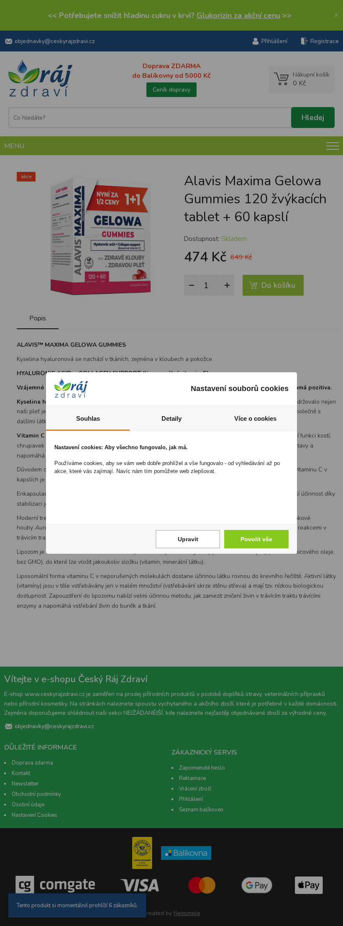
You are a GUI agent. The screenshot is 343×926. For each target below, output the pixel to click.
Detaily (171, 418)
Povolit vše (256, 539)
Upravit (188, 539)
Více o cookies (255, 418)
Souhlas (88, 418)
